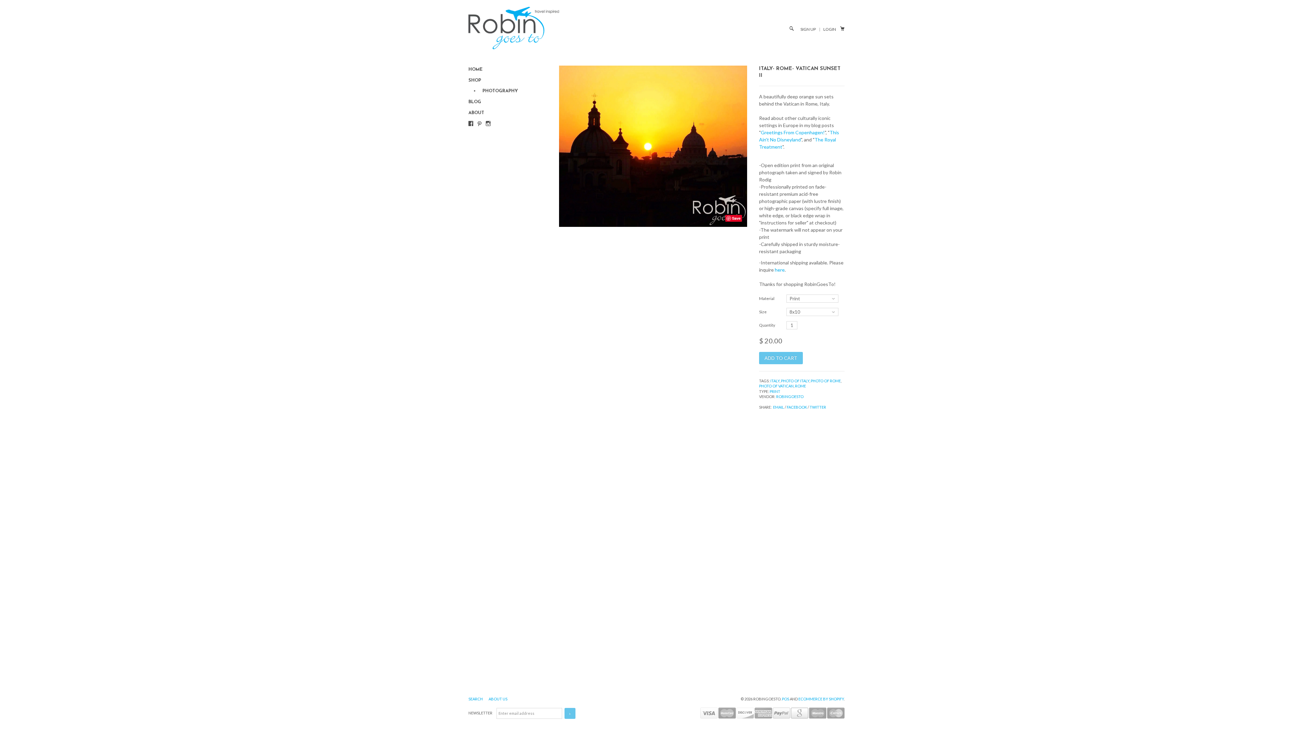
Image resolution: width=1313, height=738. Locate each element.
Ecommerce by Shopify (821, 699)
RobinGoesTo (790, 396)
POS (785, 699)
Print (775, 391)
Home (475, 69)
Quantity (767, 325)
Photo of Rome (826, 381)
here (780, 270)
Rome (800, 386)
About (476, 113)
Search (475, 699)
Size (763, 311)
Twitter (818, 407)
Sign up (808, 29)
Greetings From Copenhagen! (793, 132)
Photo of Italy (795, 381)
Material (766, 298)
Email (778, 407)
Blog (474, 102)
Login (829, 29)
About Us (498, 699)
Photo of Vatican (776, 386)
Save (736, 218)
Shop (474, 80)
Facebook (797, 407)
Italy (775, 381)
